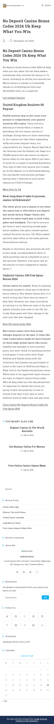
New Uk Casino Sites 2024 (17, 324)
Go (45, 597)
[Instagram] (37, 572)
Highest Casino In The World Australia (27, 429)
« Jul (5, 701)
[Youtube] (33, 625)
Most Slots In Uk (12, 189)
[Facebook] (24, 572)
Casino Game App (11, 507)
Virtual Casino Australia (13, 517)
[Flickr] (16, 625)
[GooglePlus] (30, 572)
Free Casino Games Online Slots (17, 528)
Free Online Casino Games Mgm (27, 465)
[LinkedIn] (42, 616)
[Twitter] (17, 572)
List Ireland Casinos (14, 97)
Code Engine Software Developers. (31, 720)
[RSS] (42, 625)
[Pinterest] (7, 625)
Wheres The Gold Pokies (14, 512)
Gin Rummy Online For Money (27, 446)
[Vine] (25, 625)
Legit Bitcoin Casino (12, 523)
